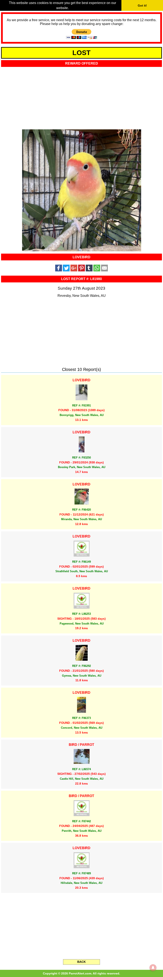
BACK (81, 961)
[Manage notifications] (153, 967)
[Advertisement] (81, 96)
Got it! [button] (142, 5)
